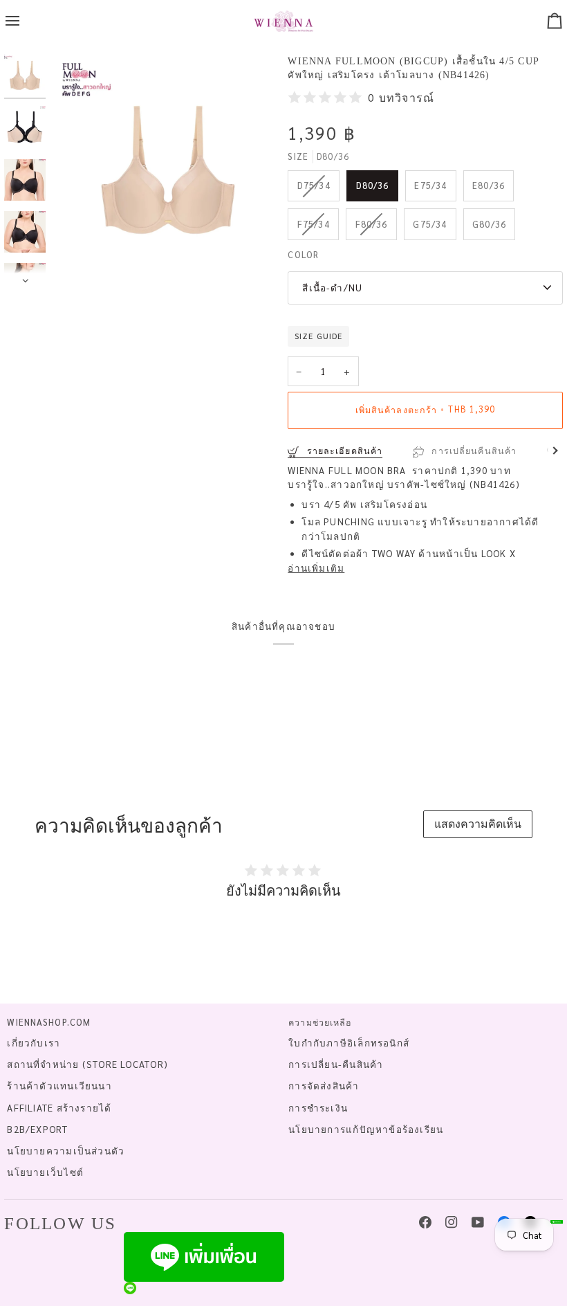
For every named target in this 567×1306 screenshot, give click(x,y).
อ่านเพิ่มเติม (316, 568)
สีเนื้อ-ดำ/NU (332, 287)
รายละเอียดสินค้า (343, 450)
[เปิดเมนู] (25, 21)
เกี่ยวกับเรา (33, 1043)
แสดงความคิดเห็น (477, 823)
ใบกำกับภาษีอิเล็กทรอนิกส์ (348, 1043)
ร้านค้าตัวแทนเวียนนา (59, 1085)
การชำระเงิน (318, 1108)
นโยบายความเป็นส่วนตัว (65, 1151)
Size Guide (318, 336)
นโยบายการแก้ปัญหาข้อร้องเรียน (365, 1129)
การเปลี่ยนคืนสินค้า (473, 450)
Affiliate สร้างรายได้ (59, 1108)
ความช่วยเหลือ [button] (320, 1022)
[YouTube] (478, 1222)
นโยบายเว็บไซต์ (45, 1172)
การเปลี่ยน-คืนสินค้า (335, 1064)
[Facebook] (425, 1222)
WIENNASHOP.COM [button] (49, 1022)
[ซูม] (168, 170)
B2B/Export (37, 1129)
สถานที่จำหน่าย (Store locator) (87, 1064)
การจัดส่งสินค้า (323, 1085)
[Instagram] (451, 1222)
